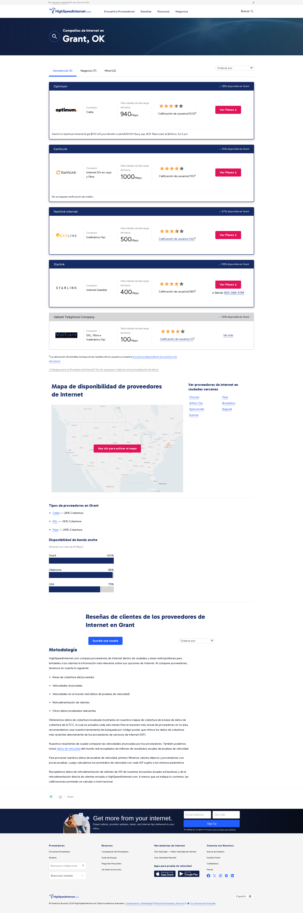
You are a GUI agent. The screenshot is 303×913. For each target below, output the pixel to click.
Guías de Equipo (109, 857)
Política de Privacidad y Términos (169, 903)
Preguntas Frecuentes (111, 863)
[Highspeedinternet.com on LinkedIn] (232, 876)
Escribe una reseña (105, 640)
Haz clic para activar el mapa (117, 448)
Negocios (182, 11)
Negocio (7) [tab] (88, 70)
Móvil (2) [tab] (110, 70)
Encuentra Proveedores (119, 11)
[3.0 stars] (172, 331)
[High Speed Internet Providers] (70, 11)
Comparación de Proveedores (115, 851)
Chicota (194, 397)
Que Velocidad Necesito (165, 857)
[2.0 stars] (168, 331)
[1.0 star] (163, 331)
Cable (56, 513)
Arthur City (196, 403)
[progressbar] (81, 561)
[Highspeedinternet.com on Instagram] (220, 876)
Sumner (194, 415)
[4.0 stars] (177, 331)
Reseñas (146, 11)
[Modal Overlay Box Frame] (151, 821)
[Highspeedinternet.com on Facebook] (208, 876)
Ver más (228, 335)
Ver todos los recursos (111, 869)
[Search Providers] (82, 865)
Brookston (228, 403)
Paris (225, 397)
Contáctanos (212, 863)
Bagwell (227, 409)
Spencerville (196, 409)
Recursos (163, 11)
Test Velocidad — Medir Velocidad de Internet (175, 851)
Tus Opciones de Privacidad (203, 903)
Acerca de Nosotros (215, 851)
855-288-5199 (234, 293)
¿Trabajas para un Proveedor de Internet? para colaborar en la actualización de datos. (104, 369)
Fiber (55, 529)
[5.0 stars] (182, 331)
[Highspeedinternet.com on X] (214, 876)
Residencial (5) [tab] (62, 70)
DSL (55, 521)
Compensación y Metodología (139, 903)
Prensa (210, 869)
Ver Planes (224, 109)
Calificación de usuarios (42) (177, 238)
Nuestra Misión (213, 857)
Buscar (245, 11)
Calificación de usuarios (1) (176, 339)
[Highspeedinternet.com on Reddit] (226, 876)
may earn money (59, 2)
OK (60, 796)
